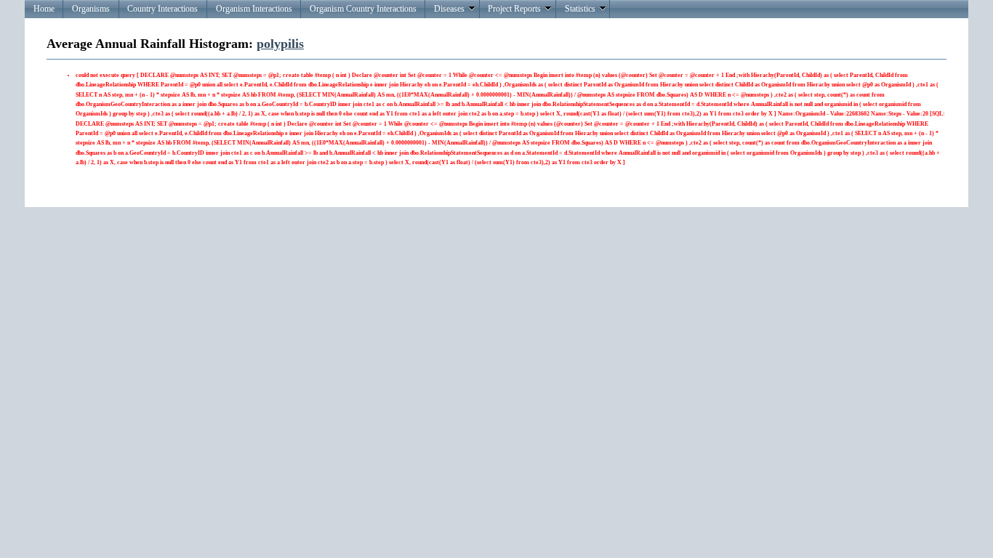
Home (44, 9)
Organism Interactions (254, 9)
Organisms (91, 9)
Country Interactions (162, 9)
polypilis (280, 43)
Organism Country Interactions (363, 9)
